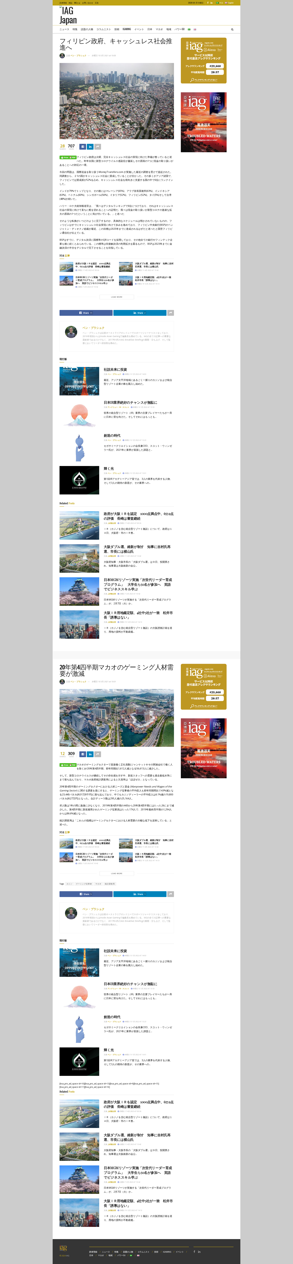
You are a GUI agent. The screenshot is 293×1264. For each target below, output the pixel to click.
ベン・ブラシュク (78, 55)
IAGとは (77, 2)
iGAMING (167, 1251)
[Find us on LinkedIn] (211, 3)
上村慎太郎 (112, 523)
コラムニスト (103, 29)
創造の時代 (112, 435)
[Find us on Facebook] (207, 3)
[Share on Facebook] (82, 147)
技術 (116, 29)
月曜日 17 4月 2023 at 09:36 (88, 270)
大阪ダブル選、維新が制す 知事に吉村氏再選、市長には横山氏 (154, 265)
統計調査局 (110, 884)
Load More (116, 297)
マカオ (159, 29)
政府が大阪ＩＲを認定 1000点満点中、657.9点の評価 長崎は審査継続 (93, 265)
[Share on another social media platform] (97, 147)
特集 (75, 29)
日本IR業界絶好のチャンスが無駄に (130, 402)
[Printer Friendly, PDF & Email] (68, 157)
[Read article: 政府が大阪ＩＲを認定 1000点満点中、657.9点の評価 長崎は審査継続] (66, 267)
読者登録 (63, 2)
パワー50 (179, 29)
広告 (97, 2)
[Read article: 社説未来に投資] (79, 381)
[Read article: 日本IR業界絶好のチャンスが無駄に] (79, 414)
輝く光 (109, 468)
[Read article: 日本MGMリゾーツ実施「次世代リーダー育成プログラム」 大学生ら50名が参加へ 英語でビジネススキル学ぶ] (66, 281)
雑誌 (70, 2)
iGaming (127, 29)
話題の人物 (87, 29)
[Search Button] (232, 29)
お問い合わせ (87, 2)
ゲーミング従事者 (84, 884)
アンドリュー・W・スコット (118, 407)
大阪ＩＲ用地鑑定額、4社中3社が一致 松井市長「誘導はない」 (154, 279)
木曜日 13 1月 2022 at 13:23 (135, 440)
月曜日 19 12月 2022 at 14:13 (147, 284)
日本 (149, 29)
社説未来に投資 (115, 369)
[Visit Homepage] (73, 15)
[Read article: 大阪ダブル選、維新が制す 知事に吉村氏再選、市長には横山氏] (126, 267)
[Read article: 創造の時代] (79, 447)
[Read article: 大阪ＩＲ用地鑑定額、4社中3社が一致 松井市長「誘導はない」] (126, 281)
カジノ (69, 884)
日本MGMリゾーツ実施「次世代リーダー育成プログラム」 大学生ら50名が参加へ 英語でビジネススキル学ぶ (95, 280)
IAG (67, 1255)
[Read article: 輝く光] (79, 480)
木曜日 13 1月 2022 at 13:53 (143, 407)
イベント (139, 29)
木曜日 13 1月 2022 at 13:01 (135, 473)
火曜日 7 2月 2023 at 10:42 (87, 287)
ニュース (64, 29)
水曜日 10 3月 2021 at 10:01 (104, 681)
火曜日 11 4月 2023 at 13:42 (147, 270)
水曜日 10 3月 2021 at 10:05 (104, 55)
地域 (168, 29)
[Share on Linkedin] (90, 147)
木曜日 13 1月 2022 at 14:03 (135, 374)
